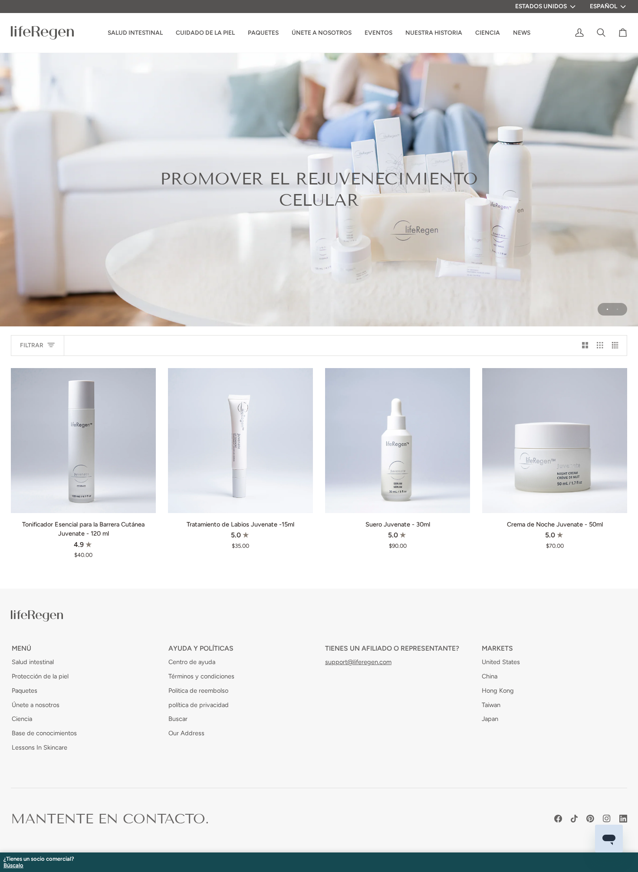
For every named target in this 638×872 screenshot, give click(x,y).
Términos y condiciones (201, 676)
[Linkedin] (623, 819)
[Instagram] (607, 819)
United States (501, 662)
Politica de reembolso (198, 690)
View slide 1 (607, 309)
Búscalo (13, 865)
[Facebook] (558, 819)
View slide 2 (617, 309)
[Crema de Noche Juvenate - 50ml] (554, 440)
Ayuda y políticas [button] (200, 648)
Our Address (186, 733)
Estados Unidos (541, 6)
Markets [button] (497, 648)
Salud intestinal (33, 662)
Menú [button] (21, 648)
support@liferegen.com (358, 662)
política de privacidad (198, 705)
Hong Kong (498, 690)
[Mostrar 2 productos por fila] (585, 345)
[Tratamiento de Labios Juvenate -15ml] (240, 440)
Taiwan (491, 705)
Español (603, 6)
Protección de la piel (40, 676)
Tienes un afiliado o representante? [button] (392, 648)
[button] (434, 33)
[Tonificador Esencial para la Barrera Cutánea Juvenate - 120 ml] (83, 440)
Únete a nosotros (35, 705)
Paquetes (24, 690)
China (489, 676)
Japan (490, 719)
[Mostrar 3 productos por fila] (600, 345)
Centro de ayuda (191, 662)
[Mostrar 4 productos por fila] (617, 345)
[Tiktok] (574, 819)
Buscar (177, 719)
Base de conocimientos (44, 733)
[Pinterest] (590, 819)
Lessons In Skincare (39, 747)
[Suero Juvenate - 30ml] (397, 440)
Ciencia (22, 719)
